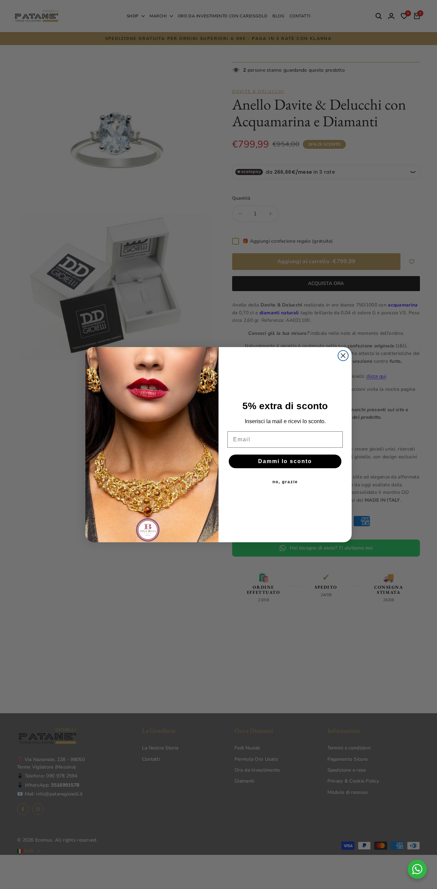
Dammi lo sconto (285, 461)
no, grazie (285, 481)
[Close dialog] (343, 355)
